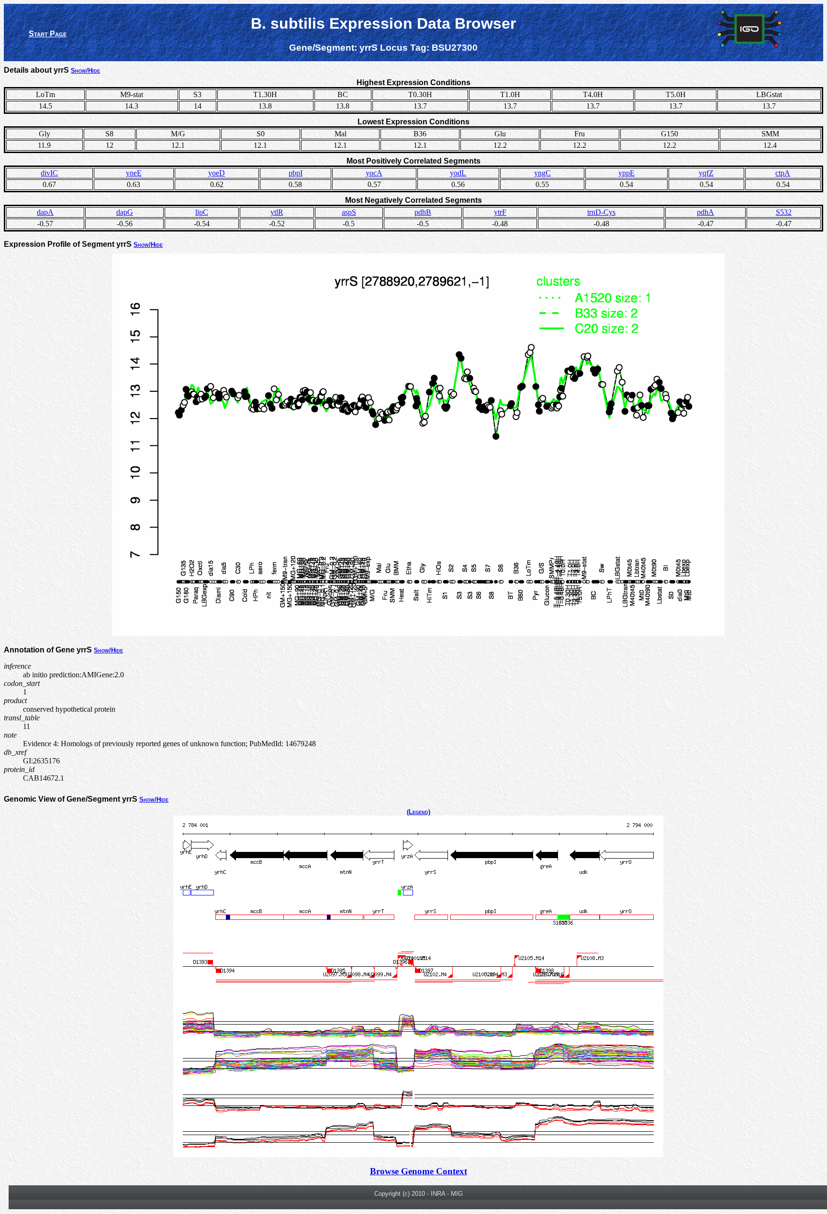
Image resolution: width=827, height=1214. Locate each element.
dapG (124, 212)
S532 (784, 212)
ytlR (276, 212)
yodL (458, 173)
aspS (349, 212)
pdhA (705, 212)
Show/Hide (85, 70)
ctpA (782, 173)
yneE (134, 173)
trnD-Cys (601, 212)
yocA (374, 173)
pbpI (295, 173)
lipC (201, 212)
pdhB (422, 212)
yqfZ (706, 173)
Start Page (48, 34)
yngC (542, 173)
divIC (49, 173)
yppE (626, 173)
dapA (45, 212)
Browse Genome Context (418, 1171)
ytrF (500, 212)
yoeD (216, 173)
